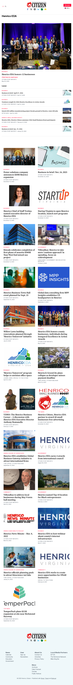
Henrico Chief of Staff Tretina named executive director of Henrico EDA (18, 213)
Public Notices (36, 673)
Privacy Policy (39, 659)
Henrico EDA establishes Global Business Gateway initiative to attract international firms (19, 458)
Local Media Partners (59, 652)
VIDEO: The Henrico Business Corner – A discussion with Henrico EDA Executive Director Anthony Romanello (19, 418)
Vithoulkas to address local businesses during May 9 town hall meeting (18, 497)
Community (7, 492)
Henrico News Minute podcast (14, 531)
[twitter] (31, 9)
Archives (35, 667)
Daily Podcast (36, 669)
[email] (45, 9)
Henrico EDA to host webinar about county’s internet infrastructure (51, 536)
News (8, 652)
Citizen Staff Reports (9, 79)
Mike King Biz (55, 659)
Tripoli (47, 678)
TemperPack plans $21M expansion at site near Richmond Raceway (19, 614)
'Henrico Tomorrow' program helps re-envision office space (18, 374)
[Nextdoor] (42, 9)
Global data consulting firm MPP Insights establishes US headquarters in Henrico (53, 295)
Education (9, 659)
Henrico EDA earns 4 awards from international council (51, 457)
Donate (67, 5)
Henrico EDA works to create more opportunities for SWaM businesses (52, 575)
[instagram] (34, 9)
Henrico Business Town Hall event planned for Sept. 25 (17, 294)
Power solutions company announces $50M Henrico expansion (16, 175)
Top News (41, 412)
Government (42, 247)
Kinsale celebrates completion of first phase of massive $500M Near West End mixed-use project (19, 253)
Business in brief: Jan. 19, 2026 (12, 129)
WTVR (53, 655)
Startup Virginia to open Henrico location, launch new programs (53, 212)
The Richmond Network (58, 657)
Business (5, 71)
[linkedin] (38, 9)
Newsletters (24, 657)
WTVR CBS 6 (5, 113)
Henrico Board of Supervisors (14, 453)
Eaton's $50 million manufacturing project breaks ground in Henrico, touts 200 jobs (30, 111)
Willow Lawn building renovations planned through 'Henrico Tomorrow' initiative (18, 334)
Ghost (42, 678)
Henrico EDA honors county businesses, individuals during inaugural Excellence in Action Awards (52, 335)
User (22, 652)
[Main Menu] (3, 6)
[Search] (5, 6)
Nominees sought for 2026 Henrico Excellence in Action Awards (23, 102)
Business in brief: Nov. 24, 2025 (52, 172)
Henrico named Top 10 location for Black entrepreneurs (53, 496)
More (34, 665)
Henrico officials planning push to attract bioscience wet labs (19, 573)
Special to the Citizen (45, 580)
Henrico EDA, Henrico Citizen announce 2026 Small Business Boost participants (28, 120)
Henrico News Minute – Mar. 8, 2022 (18, 535)
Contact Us (38, 655)
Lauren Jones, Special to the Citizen (16, 378)
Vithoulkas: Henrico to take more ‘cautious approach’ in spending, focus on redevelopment (51, 253)
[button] (67, 8)
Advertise (38, 657)
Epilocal (54, 678)
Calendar (8, 655)
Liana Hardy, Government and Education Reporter (52, 260)
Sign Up (22, 655)
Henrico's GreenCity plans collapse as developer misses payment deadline (51, 375)
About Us (38, 652)
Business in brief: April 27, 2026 (12, 93)
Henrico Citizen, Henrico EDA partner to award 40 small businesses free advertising (52, 417)
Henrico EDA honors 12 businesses (18, 74)
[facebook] (27, 9)
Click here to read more (10, 77)
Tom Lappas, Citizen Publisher (48, 380)
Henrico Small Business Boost (12, 117)
